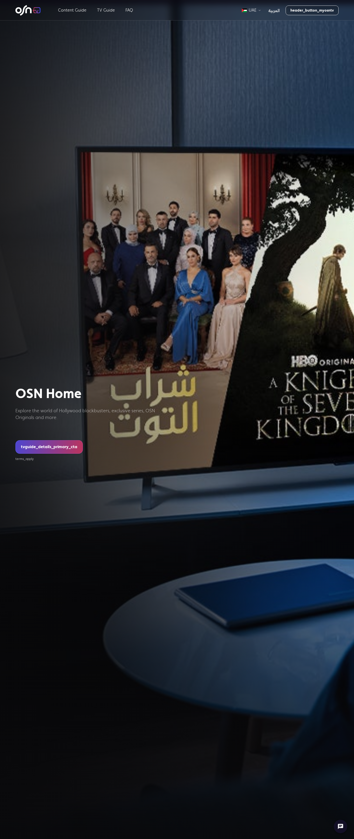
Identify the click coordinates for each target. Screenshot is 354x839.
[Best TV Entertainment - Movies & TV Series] (28, 10)
